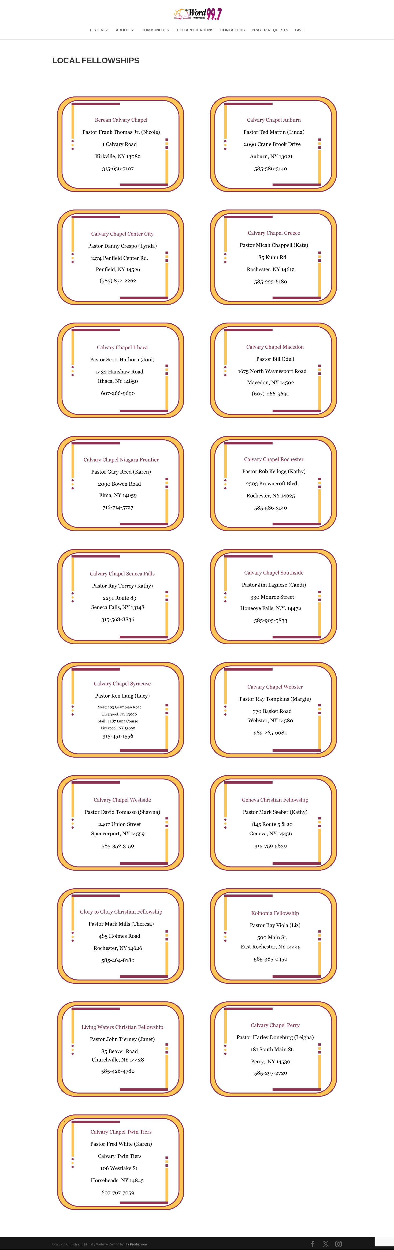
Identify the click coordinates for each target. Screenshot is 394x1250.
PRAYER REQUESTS (270, 30)
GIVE (299, 30)
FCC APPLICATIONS (195, 30)
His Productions (135, 1244)
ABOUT (122, 30)
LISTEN (96, 30)
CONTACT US (232, 30)
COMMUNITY (153, 30)
